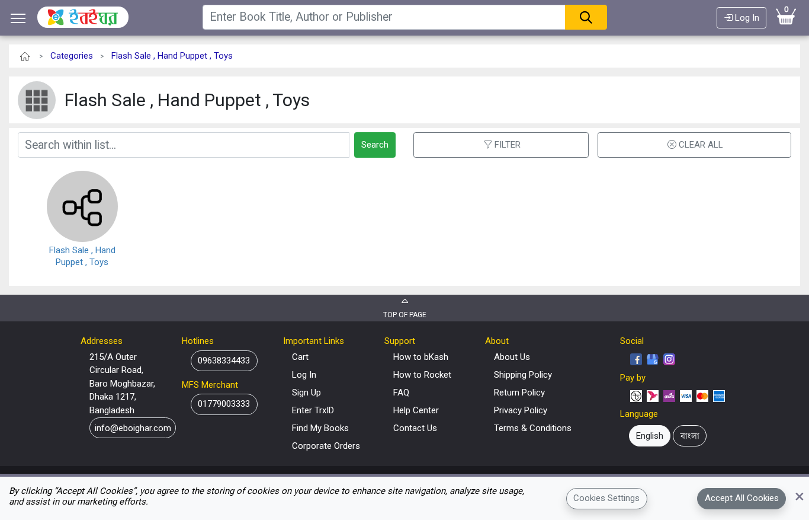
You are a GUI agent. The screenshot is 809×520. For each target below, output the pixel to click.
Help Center (416, 410)
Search (375, 144)
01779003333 (224, 403)
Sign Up (306, 392)
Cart (300, 357)
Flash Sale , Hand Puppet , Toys (172, 55)
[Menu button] (18, 18)
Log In (746, 17)
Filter (508, 144)
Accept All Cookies (742, 498)
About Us (512, 357)
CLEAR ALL (701, 144)
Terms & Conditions (533, 428)
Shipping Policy (523, 374)
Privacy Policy (520, 410)
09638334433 (224, 360)
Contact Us (415, 428)
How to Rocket (422, 374)
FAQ (401, 392)
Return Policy (519, 392)
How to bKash (420, 357)
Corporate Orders (326, 446)
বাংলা (689, 435)
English (649, 435)
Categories (71, 55)
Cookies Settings (606, 498)
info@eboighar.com (133, 428)
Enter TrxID (313, 410)
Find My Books (320, 428)
